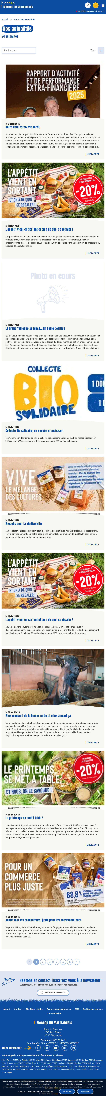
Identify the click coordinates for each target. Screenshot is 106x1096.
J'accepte (85, 1091)
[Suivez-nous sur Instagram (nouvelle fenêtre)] (64, 1048)
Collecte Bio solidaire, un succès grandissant (34, 431)
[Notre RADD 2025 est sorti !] (53, 90)
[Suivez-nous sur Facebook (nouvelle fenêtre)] (38, 1048)
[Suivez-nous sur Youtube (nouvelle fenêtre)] (55, 1048)
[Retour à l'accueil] (8, 3)
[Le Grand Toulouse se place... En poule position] (53, 292)
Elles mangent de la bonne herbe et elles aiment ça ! (38, 716)
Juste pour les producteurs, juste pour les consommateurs (43, 920)
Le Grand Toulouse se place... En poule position (35, 328)
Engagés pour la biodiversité (23, 524)
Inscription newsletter (55, 992)
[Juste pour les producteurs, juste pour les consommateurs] (53, 883)
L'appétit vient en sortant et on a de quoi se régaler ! (39, 229)
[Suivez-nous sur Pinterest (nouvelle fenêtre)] (73, 1048)
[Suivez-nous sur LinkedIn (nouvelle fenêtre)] (47, 1048)
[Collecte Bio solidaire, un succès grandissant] (53, 394)
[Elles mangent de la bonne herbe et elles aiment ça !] (53, 679)
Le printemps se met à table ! (24, 818)
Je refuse (67, 1091)
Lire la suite (94, 154)
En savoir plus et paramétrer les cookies (35, 1091)
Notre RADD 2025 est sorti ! (22, 127)
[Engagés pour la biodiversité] (53, 487)
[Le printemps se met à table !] (53, 781)
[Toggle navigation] (103, 6)
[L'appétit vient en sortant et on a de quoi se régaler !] (53, 193)
